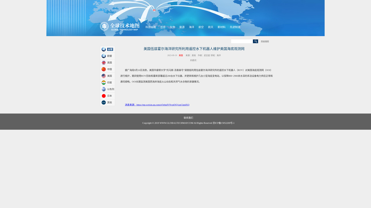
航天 (210, 27)
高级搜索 (265, 41)
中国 (109, 69)
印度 (109, 82)
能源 (182, 27)
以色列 (110, 89)
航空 (201, 27)
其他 (109, 102)
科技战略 (151, 27)
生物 (172, 27)
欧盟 (109, 56)
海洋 (191, 27)
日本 (109, 96)
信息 (163, 27)
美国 (109, 76)
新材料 (221, 27)
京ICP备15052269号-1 (223, 123)
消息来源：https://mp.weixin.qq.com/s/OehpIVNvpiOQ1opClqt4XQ (157, 105)
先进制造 (235, 27)
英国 (109, 62)
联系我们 (188, 118)
